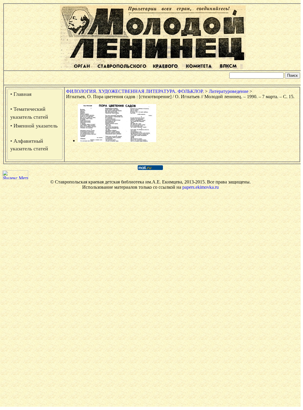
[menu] (35, 124)
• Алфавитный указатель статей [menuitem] (29, 145)
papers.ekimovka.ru (200, 187)
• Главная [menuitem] (20, 94)
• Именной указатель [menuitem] (34, 126)
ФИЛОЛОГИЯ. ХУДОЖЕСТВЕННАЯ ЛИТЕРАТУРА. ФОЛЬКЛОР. (135, 91)
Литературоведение (228, 91)
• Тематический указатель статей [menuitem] (29, 113)
